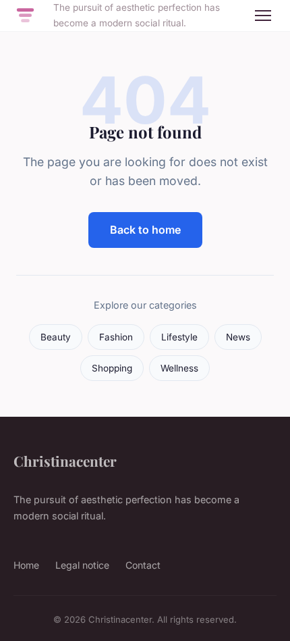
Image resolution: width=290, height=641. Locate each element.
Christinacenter (65, 460)
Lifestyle (179, 337)
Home (26, 565)
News (238, 337)
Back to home (145, 229)
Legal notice (82, 565)
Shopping (112, 368)
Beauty (55, 337)
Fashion (116, 337)
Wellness (179, 368)
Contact (143, 565)
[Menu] (263, 15)
